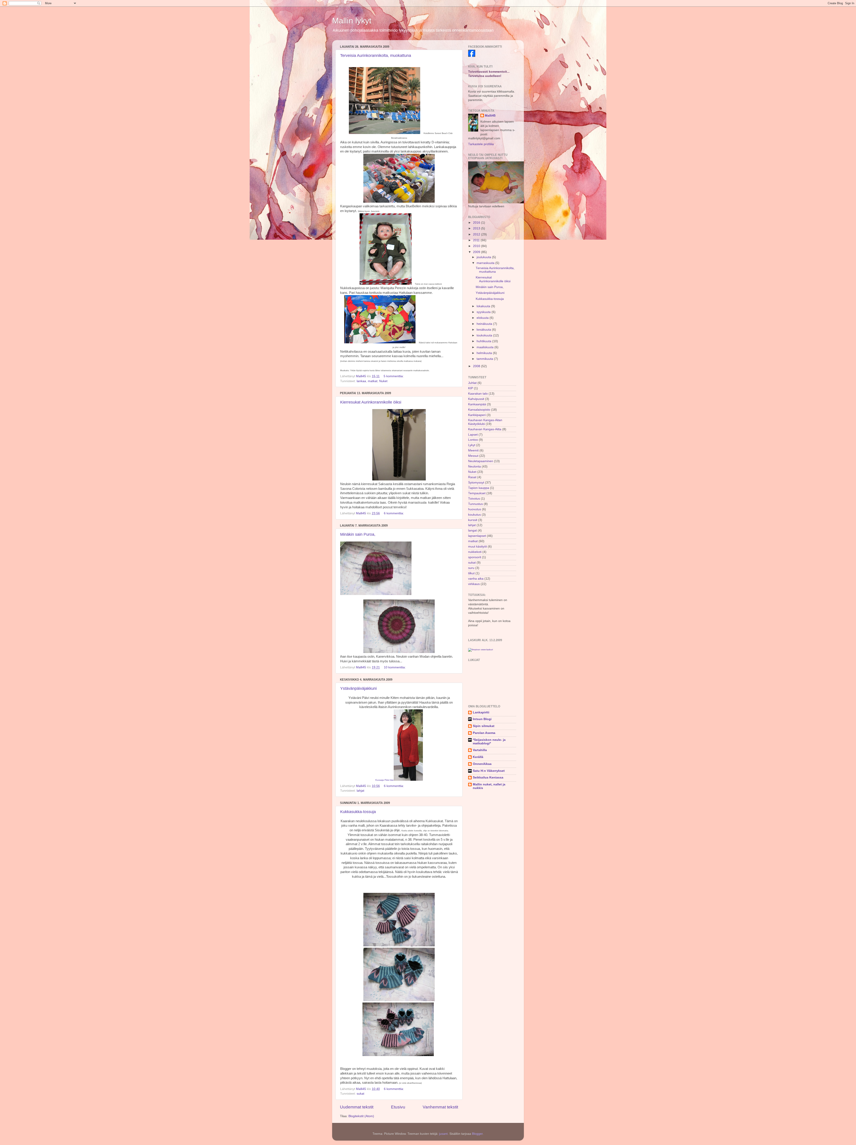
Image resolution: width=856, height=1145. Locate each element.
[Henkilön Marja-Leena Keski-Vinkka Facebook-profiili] (471, 56)
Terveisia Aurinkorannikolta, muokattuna (375, 55)
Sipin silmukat (483, 726)
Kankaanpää (477, 404)
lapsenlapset (477, 535)
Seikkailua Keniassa (488, 777)
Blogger (477, 1133)
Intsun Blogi (482, 719)
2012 (477, 234)
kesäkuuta (484, 329)
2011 (477, 240)
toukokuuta (485, 335)
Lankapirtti (481, 712)
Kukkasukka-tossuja (358, 811)
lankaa (361, 381)
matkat (372, 381)
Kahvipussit (476, 399)
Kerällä (478, 757)
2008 (477, 366)
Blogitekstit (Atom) (361, 1116)
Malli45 (490, 115)
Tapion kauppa (478, 488)
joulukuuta (484, 257)
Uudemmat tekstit (356, 1107)
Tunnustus (475, 504)
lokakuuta (484, 306)
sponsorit (474, 557)
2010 (477, 246)
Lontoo (473, 439)
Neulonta (474, 466)
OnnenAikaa (482, 764)
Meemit (473, 450)
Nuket (383, 381)
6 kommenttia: (394, 513)
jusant (443, 1133)
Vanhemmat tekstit (440, 1107)
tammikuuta (485, 358)
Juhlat (472, 383)
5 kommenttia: (394, 376)
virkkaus (474, 584)
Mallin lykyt (351, 20)
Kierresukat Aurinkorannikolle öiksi (370, 402)
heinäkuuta (485, 323)
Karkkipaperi (477, 415)
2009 (477, 252)
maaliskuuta (485, 347)
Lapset (473, 434)
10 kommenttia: (395, 667)
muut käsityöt (477, 546)
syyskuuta (484, 312)
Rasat (472, 477)
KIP (470, 388)
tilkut (471, 573)
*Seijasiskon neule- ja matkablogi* (489, 741)
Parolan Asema (484, 733)
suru (471, 568)
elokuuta (483, 317)
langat (472, 530)
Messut (473, 455)
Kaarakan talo (478, 393)
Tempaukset (477, 493)
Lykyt (471, 445)
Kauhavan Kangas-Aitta (484, 429)
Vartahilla (480, 750)
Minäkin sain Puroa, (357, 534)
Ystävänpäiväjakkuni (358, 688)
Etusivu (398, 1107)
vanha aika (476, 578)
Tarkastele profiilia (481, 144)
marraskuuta (486, 263)
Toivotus (474, 498)
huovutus (474, 509)
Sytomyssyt (476, 482)
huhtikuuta (484, 341)
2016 (477, 222)
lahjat (360, 790)
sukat (360, 1093)
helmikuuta (485, 353)
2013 (477, 228)
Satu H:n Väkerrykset (489, 770)
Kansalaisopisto (479, 409)
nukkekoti (475, 552)
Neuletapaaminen (480, 461)
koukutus (474, 514)
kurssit (472, 520)
